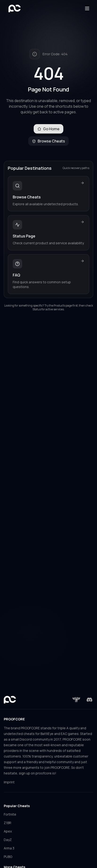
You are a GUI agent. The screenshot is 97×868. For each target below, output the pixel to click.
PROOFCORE (14, 719)
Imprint (9, 782)
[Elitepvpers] (76, 699)
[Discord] (89, 699)
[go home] (10, 699)
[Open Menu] (87, 8)
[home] (14, 8)
